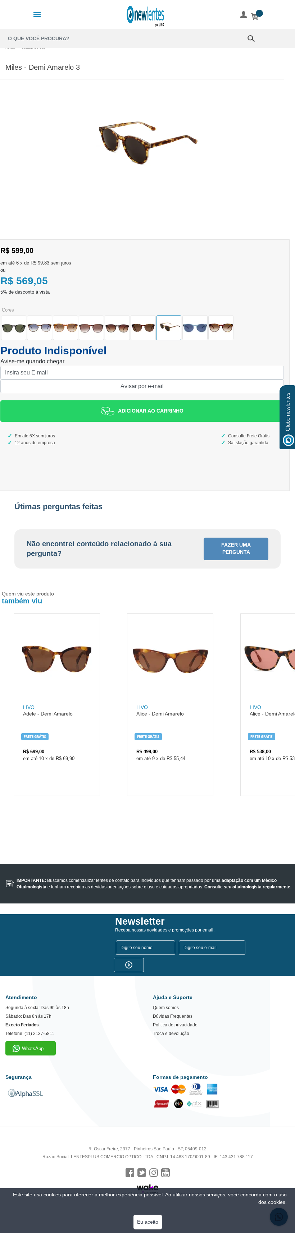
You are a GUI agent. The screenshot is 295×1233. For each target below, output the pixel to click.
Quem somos (166, 1007)
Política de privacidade (175, 1024)
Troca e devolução (171, 1033)
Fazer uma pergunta (236, 548)
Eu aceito (147, 1222)
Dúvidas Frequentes (172, 1016)
